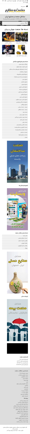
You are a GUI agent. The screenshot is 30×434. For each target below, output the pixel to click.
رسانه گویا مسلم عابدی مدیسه (22, 404)
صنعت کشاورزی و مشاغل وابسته (21, 127)
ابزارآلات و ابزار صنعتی (23, 64)
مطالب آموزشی (24, 243)
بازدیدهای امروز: (24, 359)
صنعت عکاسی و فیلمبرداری (22, 125)
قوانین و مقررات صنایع (23, 240)
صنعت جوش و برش (23, 114)
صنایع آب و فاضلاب (23, 72)
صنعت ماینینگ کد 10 (24, 373)
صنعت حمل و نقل (23, 119)
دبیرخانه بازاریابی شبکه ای (23, 402)
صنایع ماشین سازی (23, 97)
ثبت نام (24, 2)
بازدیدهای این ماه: (24, 363)
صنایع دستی (24, 79)
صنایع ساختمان (24, 82)
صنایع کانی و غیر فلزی (23, 92)
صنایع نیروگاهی (24, 104)
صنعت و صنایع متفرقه (23, 135)
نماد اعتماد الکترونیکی (24, 416)
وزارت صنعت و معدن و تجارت (22, 422)
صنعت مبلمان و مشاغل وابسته (21, 130)
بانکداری (26, 385)
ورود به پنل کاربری (10, 1)
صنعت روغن (24, 122)
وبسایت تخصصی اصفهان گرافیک (21, 418)
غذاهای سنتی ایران (24, 394)
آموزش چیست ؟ (25, 392)
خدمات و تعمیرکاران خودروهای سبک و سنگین (18, 69)
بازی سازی (26, 387)
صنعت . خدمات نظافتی (22, 109)
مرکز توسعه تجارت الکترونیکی (22, 413)
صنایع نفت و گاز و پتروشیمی (21, 102)
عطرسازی (26, 389)
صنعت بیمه (25, 112)
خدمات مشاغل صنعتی (22, 238)
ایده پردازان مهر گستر (24, 401)
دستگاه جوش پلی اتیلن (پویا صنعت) (20, 43)
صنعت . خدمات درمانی (22, 107)
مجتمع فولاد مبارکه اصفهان (22, 411)
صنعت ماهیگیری (24, 377)
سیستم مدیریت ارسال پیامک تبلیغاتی (21, 406)
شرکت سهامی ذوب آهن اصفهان (22, 409)
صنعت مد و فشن (24, 132)
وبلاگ (26, 248)
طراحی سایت (20, 430)
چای (27, 382)
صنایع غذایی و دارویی (23, 87)
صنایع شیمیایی (24, 84)
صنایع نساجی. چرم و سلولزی (21, 99)
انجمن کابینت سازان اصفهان (21, 67)
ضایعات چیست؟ (25, 391)
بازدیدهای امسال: (24, 364)
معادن (26, 137)
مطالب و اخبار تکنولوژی (22, 246)
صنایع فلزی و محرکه (23, 89)
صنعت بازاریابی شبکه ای (23, 375)
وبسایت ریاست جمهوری (23, 420)
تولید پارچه (26, 380)
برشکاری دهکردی (8, 43)
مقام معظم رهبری (24, 415)
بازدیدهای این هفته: (24, 361)
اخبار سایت (25, 235)
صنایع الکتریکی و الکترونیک (22, 74)
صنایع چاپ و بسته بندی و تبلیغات (20, 77)
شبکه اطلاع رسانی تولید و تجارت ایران (20, 408)
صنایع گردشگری (24, 94)
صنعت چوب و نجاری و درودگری (21, 117)
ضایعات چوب (25, 378)
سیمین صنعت (8, 55)
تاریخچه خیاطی (25, 396)
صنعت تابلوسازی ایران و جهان (22, 384)
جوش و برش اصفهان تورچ (22, 55)
